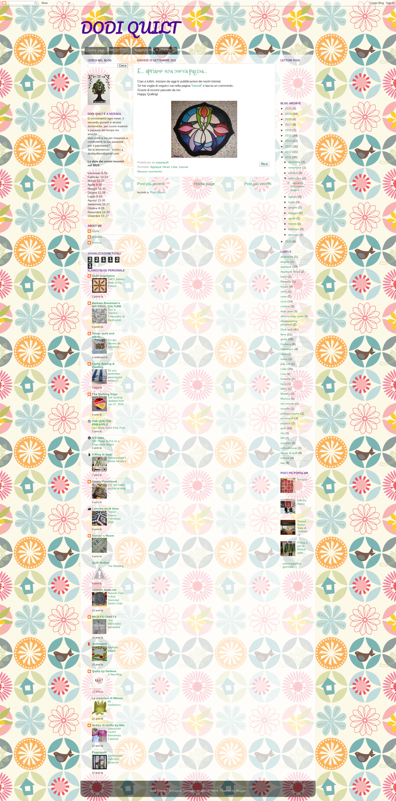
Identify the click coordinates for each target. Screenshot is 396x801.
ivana (284, 359)
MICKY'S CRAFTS (104, 616)
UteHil (214, 790)
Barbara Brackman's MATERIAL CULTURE (106, 305)
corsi (283, 301)
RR (282, 438)
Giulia (95, 231)
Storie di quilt (288, 453)
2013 (288, 146)
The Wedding (116, 566)
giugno (293, 207)
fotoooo (302, 479)
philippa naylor (289, 413)
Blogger (241, 790)
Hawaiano (286, 349)
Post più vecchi (257, 184)
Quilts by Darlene (104, 671)
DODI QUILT (129, 27)
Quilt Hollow (100, 562)
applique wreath (113, 649)
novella (285, 408)
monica (96, 242)
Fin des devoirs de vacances (114, 343)
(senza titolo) (301, 502)
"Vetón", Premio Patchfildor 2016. (114, 517)
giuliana (97, 236)
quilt (283, 428)
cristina (285, 306)
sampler (285, 443)
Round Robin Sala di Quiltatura (302, 528)
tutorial (196, 85)
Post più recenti (151, 184)
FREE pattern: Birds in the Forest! (116, 283)
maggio (293, 213)
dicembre (294, 162)
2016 (288, 130)
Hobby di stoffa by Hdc (108, 725)
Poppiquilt (99, 752)
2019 (288, 113)
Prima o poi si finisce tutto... (302, 547)
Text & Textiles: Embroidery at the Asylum (116, 315)
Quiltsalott (99, 643)
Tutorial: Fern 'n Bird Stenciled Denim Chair (116, 598)
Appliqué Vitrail (160, 167)
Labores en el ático (105, 508)
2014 (288, 141)
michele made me (104, 589)
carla (283, 291)
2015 (288, 135)
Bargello (285, 281)
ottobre (293, 173)
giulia (283, 339)
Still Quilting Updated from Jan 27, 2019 (116, 401)
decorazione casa (292, 316)
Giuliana (285, 344)
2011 (288, 157)
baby (283, 276)
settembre (295, 178)
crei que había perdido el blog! (117, 486)
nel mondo (287, 403)
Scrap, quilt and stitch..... (103, 335)
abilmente (286, 256)
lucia (283, 383)
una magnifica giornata (292, 565)
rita (282, 433)
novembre (295, 167)
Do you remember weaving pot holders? (115, 375)
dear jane (286, 311)
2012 (288, 151)
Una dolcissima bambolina (114, 624)
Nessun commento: (150, 171)
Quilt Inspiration (103, 275)
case (283, 296)
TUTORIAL (141, 50)
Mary (283, 388)
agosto (293, 196)
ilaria (283, 354)
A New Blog (115, 674)
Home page (96, 50)
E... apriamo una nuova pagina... (172, 71)
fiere (283, 334)
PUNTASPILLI (165, 50)
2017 (288, 124)
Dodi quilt (286, 329)
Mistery (285, 393)
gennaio (294, 234)
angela (284, 261)
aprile (292, 218)
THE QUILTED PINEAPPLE (101, 423)
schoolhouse (288, 448)
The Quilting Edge (105, 394)
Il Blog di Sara (102, 454)
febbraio (294, 229)
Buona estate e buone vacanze (117, 459)
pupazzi (285, 423)
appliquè (286, 266)
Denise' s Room (103, 535)
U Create (98, 437)
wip (282, 463)
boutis (284, 286)
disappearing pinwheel (288, 323)
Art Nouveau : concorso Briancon (116, 759)
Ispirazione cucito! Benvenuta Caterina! (114, 733)
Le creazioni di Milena (107, 698)
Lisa (283, 374)
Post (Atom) (158, 192)
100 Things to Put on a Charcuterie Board (105, 443)
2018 (288, 119)
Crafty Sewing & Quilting (103, 365)
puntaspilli (286, 418)
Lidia (174, 167)
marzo (292, 223)
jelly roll (285, 364)
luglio (292, 202)
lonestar (285, 378)
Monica (285, 398)
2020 (288, 108)
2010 (288, 241)
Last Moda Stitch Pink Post (108, 427)
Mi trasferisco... (115, 703)
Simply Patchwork (104, 481)
